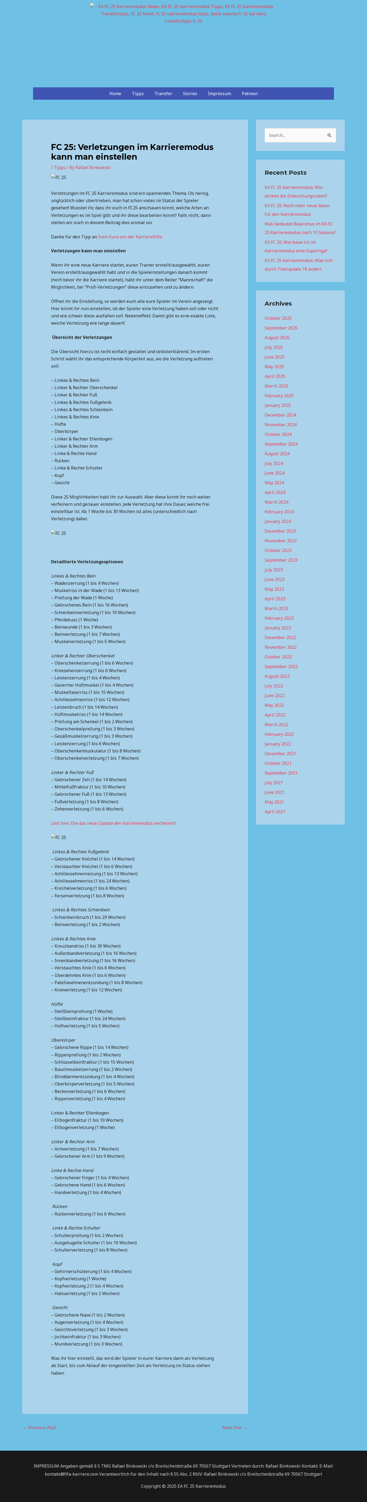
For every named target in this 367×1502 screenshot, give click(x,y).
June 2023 (275, 579)
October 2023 (278, 550)
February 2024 (279, 512)
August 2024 (277, 454)
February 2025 (279, 396)
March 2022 (276, 724)
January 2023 (278, 628)
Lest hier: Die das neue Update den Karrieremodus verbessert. (114, 823)
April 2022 (275, 715)
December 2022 (280, 637)
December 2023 (280, 531)
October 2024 (278, 434)
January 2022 (278, 744)
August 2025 (277, 337)
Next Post (234, 1428)
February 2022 (279, 734)
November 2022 (281, 647)
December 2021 (280, 754)
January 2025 (278, 405)
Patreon (250, 93)
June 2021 (275, 792)
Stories (190, 93)
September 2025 (281, 328)
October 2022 (278, 657)
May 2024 (274, 483)
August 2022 (277, 676)
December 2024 (280, 415)
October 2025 (278, 318)
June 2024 (275, 473)
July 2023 (274, 570)
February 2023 (279, 618)
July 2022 (274, 686)
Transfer (163, 93)
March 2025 (276, 386)
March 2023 (276, 608)
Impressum (219, 93)
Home (115, 93)
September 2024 (281, 444)
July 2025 (274, 347)
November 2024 (281, 425)
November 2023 (281, 541)
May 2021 (274, 802)
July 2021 (274, 783)
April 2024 (275, 492)
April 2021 (275, 812)
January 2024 (278, 521)
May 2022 (274, 705)
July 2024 (274, 463)
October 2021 (278, 763)
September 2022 (281, 666)
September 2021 (281, 773)
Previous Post (39, 1428)
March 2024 (276, 502)
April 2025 (275, 376)
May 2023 (274, 589)
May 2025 (274, 367)
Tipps (138, 93)
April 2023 (275, 599)
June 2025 (275, 357)
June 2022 (275, 695)
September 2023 (281, 560)
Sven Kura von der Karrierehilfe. (130, 237)
